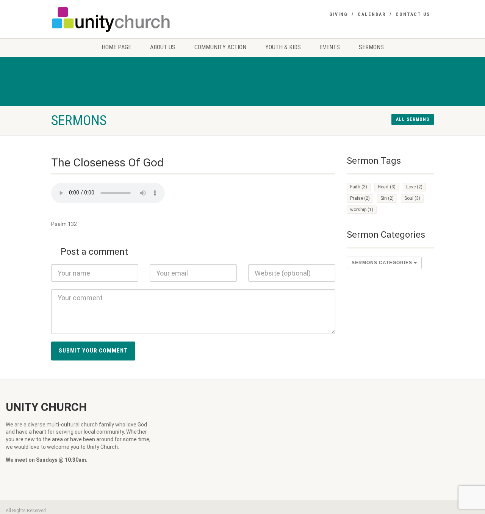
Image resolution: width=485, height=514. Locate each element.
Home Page (116, 47)
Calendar (372, 14)
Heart (387, 187)
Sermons (371, 47)
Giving (338, 14)
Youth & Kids (283, 47)
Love (414, 187)
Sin (387, 198)
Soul (412, 198)
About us (162, 47)
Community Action (220, 47)
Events (330, 47)
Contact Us (413, 14)
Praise (360, 198)
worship (361, 209)
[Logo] (111, 19)
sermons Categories (383, 262)
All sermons (412, 119)
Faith (358, 187)
